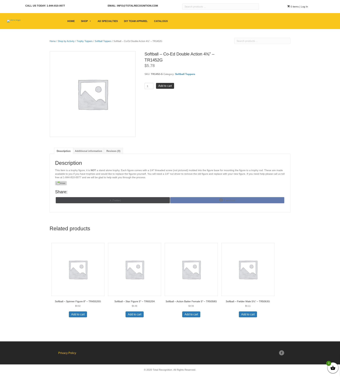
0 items (294, 6)
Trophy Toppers (85, 41)
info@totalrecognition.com (137, 5)
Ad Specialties (108, 21)
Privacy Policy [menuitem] (67, 353)
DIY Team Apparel (136, 21)
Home (71, 21)
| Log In (303, 6)
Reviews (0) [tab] (113, 151)
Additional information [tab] (88, 151)
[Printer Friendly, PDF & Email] (61, 183)
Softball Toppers (103, 41)
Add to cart (165, 85)
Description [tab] (64, 151)
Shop (84, 21)
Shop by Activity (66, 41)
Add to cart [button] (78, 314)
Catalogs (161, 21)
